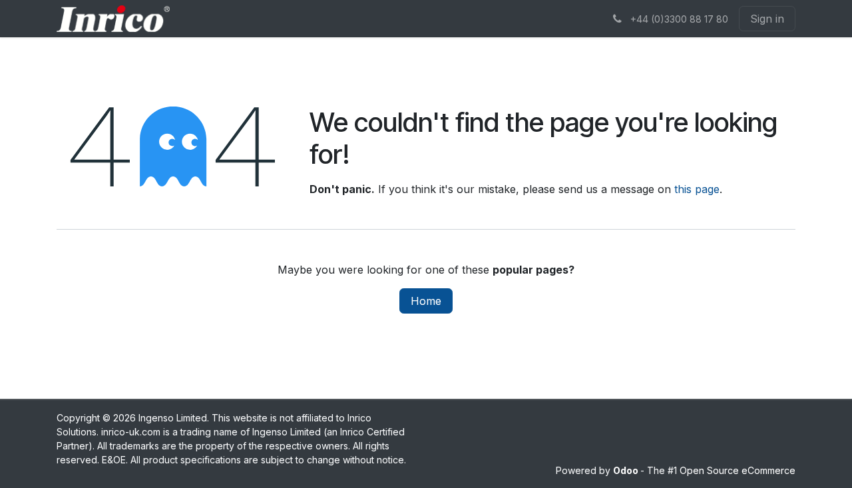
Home (426, 301)
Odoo (626, 470)
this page (697, 189)
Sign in (767, 18)
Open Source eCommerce (737, 470)
